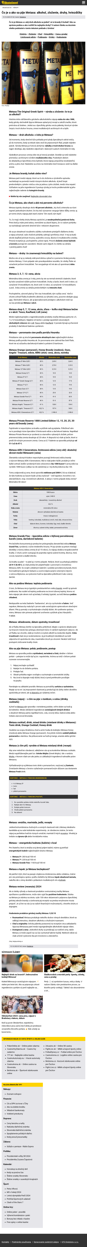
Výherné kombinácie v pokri (18, 1215)
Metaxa (20, 707)
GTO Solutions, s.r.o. (70, 1242)
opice (13, 615)
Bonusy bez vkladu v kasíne (18, 1219)
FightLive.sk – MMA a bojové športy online (63, 1049)
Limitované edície (28, 37)
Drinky (52, 37)
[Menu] (83, 2)
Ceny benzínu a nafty (16, 1123)
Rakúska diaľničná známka (18, 1127)
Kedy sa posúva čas (15, 1172)
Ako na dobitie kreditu (16, 1107)
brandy (59, 588)
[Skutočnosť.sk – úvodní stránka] (10, 2)
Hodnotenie (62, 37)
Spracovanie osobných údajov (46, 1242)
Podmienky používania (21, 1242)
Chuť (40, 34)
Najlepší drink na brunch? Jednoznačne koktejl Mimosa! (20, 975)
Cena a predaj (61, 34)
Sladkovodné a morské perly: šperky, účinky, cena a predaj (64, 975)
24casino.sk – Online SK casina (59, 1046)
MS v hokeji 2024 (14, 1192)
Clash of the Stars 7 (15, 1202)
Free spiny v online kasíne (17, 1222)
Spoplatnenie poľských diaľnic (19, 1133)
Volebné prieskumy (15, 1114)
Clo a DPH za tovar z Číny (17, 1103)
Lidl (32, 323)
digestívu (35, 693)
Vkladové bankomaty (16, 1110)
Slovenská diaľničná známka (19, 1130)
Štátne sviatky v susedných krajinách (22, 1179)
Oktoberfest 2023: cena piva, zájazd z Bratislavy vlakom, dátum (19, 1017)
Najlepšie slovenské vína (41, 196)
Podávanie (42, 37)
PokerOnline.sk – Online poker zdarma (23, 1046)
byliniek (62, 880)
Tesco (37, 323)
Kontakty (5, 1242)
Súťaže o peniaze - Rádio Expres (20, 1146)
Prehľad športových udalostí (18, 1199)
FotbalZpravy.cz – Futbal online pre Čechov (64, 1052)
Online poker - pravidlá (16, 1212)
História (23, 34)
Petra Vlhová (12, 1189)
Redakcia (23, 17)
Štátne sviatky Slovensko (17, 1176)
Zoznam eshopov (14, 1094)
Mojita (11, 756)
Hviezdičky (48, 34)
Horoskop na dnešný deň (17, 1169)
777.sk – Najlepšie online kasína (20, 1055)
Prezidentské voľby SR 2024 (18, 1156)
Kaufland (49, 323)
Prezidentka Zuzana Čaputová (19, 1159)
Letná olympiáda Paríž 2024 (18, 1195)
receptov (64, 833)
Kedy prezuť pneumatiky (17, 1137)
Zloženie (32, 34)
